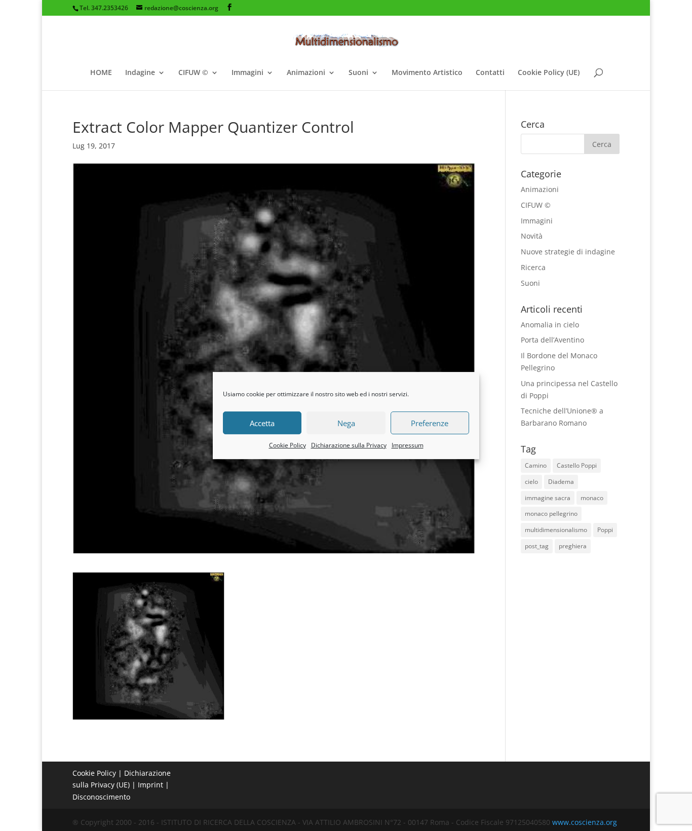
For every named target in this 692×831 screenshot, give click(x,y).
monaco (592, 498)
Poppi (605, 529)
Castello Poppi (577, 465)
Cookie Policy (287, 445)
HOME (101, 73)
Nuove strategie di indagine (568, 251)
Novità (532, 236)
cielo (531, 481)
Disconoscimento (101, 797)
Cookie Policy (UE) (549, 73)
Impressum (408, 445)
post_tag (537, 546)
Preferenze (429, 423)
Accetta (262, 423)
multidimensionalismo (556, 529)
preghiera (573, 546)
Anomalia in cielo (550, 324)
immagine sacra (547, 498)
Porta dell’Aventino (552, 340)
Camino (536, 465)
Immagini (247, 73)
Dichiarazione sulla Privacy (349, 445)
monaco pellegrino (551, 513)
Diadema (561, 481)
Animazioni (306, 73)
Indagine (140, 73)
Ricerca (533, 267)
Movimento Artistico (427, 73)
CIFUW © (193, 73)
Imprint (150, 784)
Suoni (358, 73)
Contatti (490, 73)
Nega (346, 423)
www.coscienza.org (584, 822)
